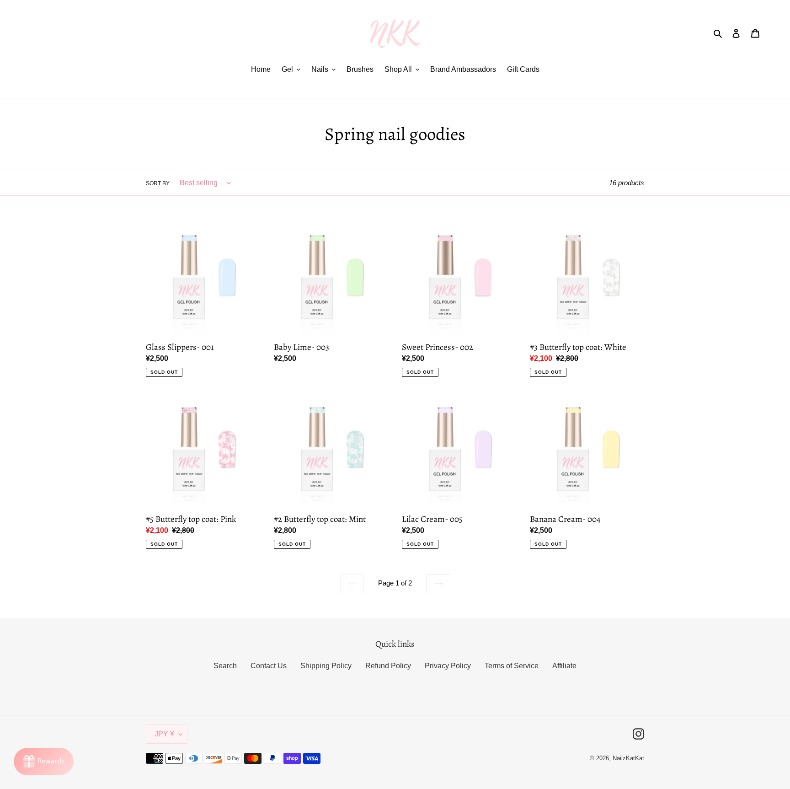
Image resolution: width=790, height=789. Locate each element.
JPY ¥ (164, 734)
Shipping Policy (326, 666)
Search (225, 666)
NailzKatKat (628, 758)
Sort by (158, 183)
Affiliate (564, 666)
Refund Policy (388, 666)
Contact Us (269, 666)
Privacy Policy (448, 666)
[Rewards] (44, 761)
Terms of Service (512, 666)
